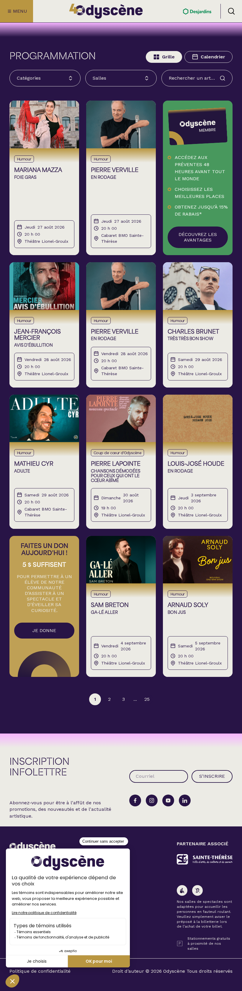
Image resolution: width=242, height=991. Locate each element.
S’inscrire (212, 776)
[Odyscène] (32, 847)
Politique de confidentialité (40, 971)
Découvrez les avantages (198, 237)
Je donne (44, 630)
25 (147, 699)
